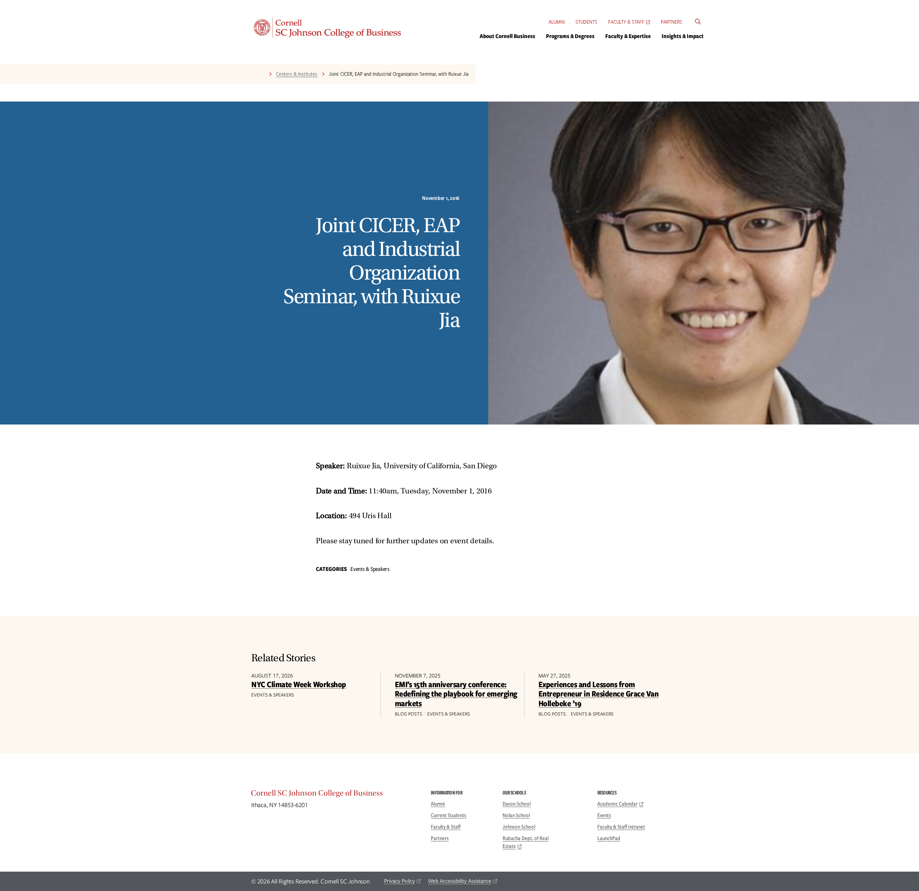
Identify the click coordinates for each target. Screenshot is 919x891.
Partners (671, 22)
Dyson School (517, 804)
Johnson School (519, 827)
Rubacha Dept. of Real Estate (526, 842)
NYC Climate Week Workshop (298, 684)
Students (586, 22)
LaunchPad (608, 838)
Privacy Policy (399, 881)
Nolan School (516, 815)
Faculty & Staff (626, 22)
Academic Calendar (617, 804)
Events (604, 815)
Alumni (557, 22)
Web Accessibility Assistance (459, 881)
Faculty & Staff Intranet (621, 827)
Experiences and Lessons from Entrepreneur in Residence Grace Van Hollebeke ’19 (598, 693)
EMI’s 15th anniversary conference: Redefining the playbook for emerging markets (456, 693)
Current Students (448, 815)
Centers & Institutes (296, 74)
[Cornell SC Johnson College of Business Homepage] (333, 795)
